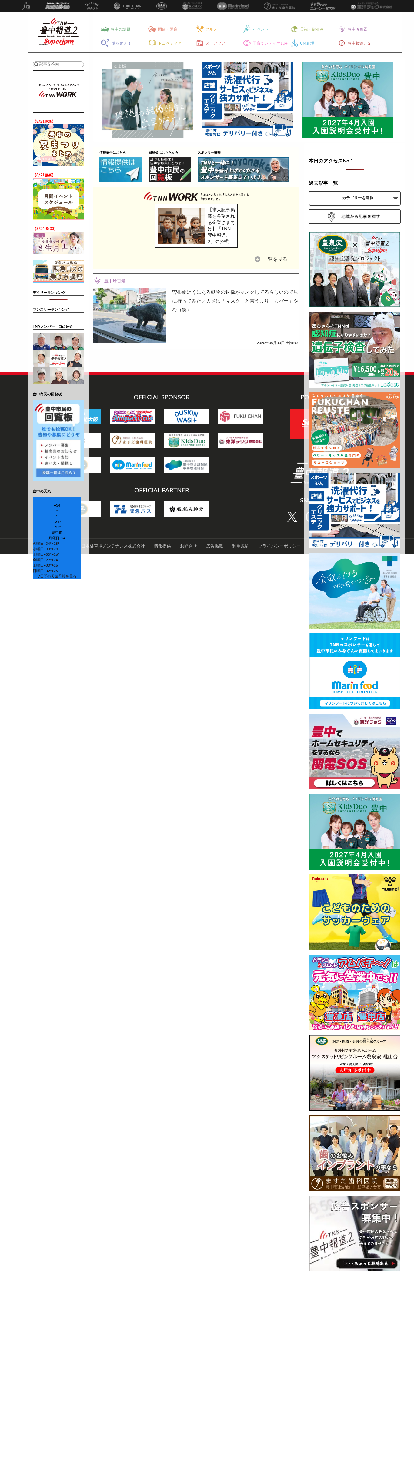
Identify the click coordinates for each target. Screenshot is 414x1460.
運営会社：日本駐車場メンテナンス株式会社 (102, 546)
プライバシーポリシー (279, 546)
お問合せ (188, 546)
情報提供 (162, 546)
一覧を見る (274, 259)
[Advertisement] (354, 1367)
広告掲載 (214, 546)
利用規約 (240, 546)
